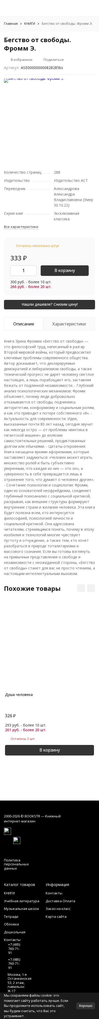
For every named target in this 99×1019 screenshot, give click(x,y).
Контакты (54, 893)
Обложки (11, 924)
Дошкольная (14, 932)
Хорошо (85, 1005)
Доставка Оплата (60, 901)
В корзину (64, 270)
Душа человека (19, 694)
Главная (11, 23)
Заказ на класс (58, 908)
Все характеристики (21, 226)
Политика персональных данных (16, 864)
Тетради (11, 916)
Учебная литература (21, 901)
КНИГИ (29, 23)
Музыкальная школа (21, 908)
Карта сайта (56, 916)
